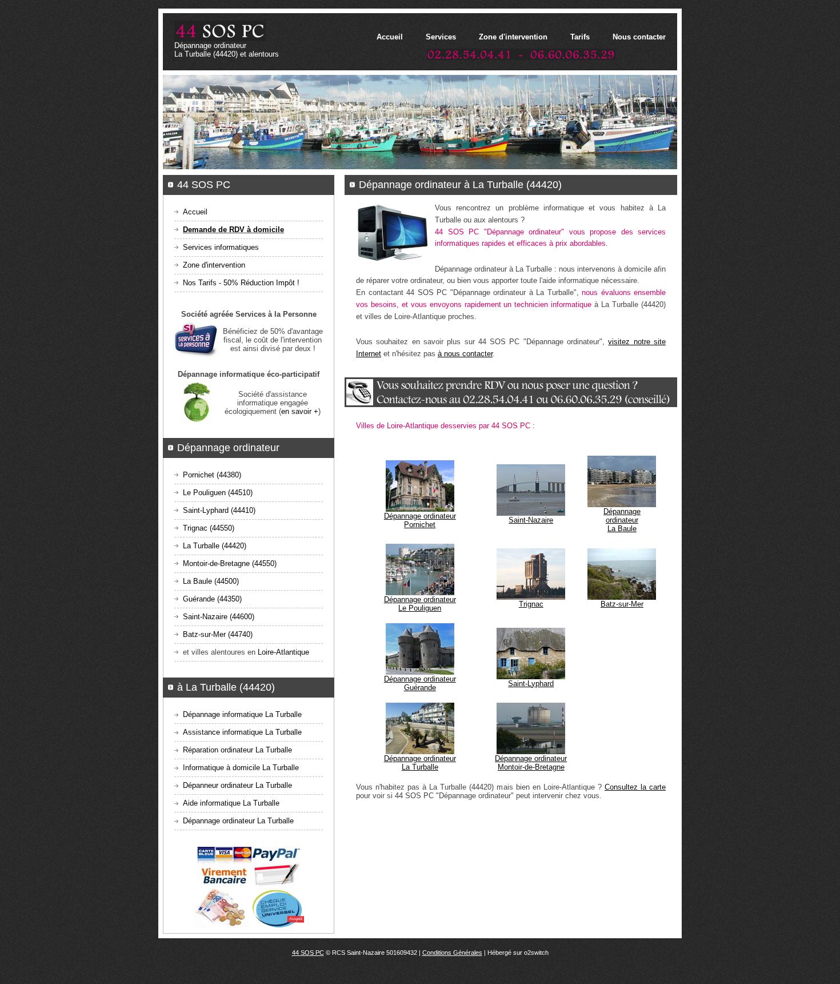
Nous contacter (639, 37)
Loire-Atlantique (283, 652)
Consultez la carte (635, 787)
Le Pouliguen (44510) (218, 492)
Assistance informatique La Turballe (242, 732)
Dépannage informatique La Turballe (242, 714)
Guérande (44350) (212, 599)
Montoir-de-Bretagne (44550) (230, 563)
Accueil (390, 37)
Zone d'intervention (513, 37)
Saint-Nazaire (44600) (218, 616)
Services (441, 37)
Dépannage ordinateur (420, 520)
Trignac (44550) (208, 528)
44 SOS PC (308, 952)
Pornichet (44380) (212, 475)
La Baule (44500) (211, 581)
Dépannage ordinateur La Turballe (238, 820)
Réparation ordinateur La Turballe (237, 750)
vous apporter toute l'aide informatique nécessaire (555, 280)
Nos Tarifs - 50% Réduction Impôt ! (241, 282)
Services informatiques (221, 247)
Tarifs (580, 37)
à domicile (634, 269)
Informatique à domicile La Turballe (241, 767)
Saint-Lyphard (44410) (219, 510)
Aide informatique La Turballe (231, 803)
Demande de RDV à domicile (233, 229)
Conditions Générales (452, 952)
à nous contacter (465, 353)
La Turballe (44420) (214, 545)
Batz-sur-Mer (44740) (218, 634)
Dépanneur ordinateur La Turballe (237, 785)
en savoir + (299, 411)
